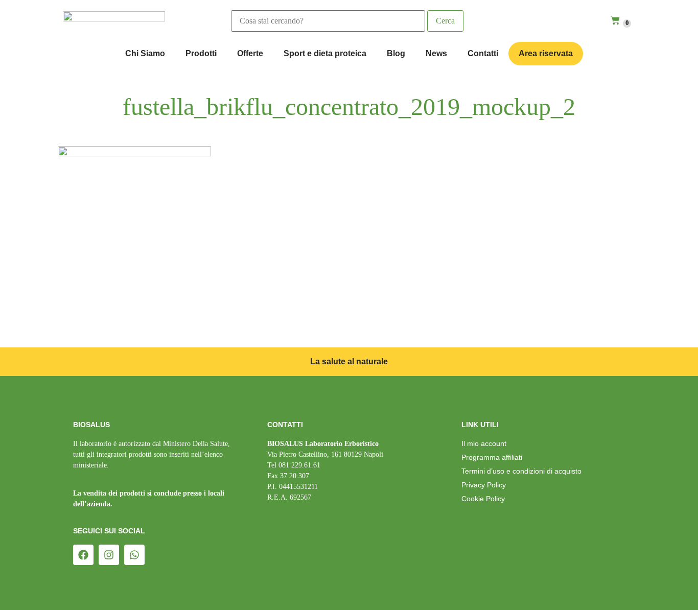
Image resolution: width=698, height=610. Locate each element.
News (436, 53)
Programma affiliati (491, 457)
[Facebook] (83, 555)
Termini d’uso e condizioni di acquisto (521, 471)
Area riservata (546, 53)
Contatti (483, 53)
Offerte (250, 53)
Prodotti (201, 53)
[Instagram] (109, 555)
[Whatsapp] (134, 555)
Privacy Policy (483, 485)
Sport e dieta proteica (325, 53)
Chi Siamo (145, 53)
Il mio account (483, 443)
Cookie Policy (483, 499)
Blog (396, 53)
